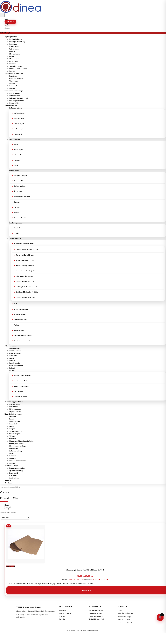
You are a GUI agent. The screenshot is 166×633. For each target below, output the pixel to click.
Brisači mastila (14, 363)
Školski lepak (18, 191)
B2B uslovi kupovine (96, 610)
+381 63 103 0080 (124, 619)
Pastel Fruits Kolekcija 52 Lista (27, 271)
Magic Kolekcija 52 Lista (25, 260)
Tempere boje (19, 118)
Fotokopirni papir (15, 39)
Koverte (12, 51)
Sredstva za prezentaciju (14, 91)
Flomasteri (18, 134)
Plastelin (17, 160)
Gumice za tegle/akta (17, 468)
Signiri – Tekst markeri (22, 375)
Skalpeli (12, 429)
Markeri (12, 370)
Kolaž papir (18, 149)
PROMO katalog (65, 613)
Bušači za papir (14, 421)
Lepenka (12, 71)
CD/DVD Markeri (20, 397)
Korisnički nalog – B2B (96, 619)
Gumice (17, 202)
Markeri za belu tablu (22, 381)
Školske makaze (20, 186)
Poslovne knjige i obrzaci (14, 402)
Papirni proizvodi (11, 37)
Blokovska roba (15, 409)
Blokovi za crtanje (20, 304)
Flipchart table (14, 93)
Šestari (16, 212)
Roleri (11, 358)
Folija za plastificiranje (17, 461)
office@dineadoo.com (125, 613)
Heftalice (12, 458)
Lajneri (12, 368)
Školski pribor (14, 170)
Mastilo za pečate (15, 431)
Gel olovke (13, 356)
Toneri (11, 419)
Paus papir (13, 44)
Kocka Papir (13, 448)
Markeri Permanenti (21, 386)
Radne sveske (19, 330)
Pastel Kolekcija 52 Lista (25, 255)
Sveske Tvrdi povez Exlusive (24, 341)
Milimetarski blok (20, 320)
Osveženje (8, 483)
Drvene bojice (19, 123)
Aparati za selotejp (16, 470)
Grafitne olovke (15, 351)
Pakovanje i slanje (11, 465)
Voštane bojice (19, 113)
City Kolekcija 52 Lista (24, 276)
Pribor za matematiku (22, 197)
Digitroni (12, 416)
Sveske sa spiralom (21, 309)
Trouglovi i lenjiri (20, 175)
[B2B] (25, 564)
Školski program (11, 105)
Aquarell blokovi (20, 314)
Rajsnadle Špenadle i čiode (19, 98)
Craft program (14, 139)
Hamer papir (14, 46)
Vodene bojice (19, 129)
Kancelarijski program (13, 414)
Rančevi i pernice (15, 223)
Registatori (13, 76)
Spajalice (12, 438)
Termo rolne (13, 61)
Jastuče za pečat (15, 434)
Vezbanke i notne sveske (23, 335)
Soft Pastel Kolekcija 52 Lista (27, 292)
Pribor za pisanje (11, 346)
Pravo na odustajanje (96, 616)
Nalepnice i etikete (15, 66)
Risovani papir (14, 54)
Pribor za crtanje (15, 108)
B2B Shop (62, 610)
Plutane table (14, 103)
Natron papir (14, 49)
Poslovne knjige (15, 404)
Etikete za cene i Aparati (18, 69)
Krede (16, 144)
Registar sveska (15, 411)
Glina (16, 165)
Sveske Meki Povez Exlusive (24, 243)
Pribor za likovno (20, 181)
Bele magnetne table (16, 101)
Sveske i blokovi (15, 238)
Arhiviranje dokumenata (14, 73)
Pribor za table (14, 96)
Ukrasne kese (14, 59)
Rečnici (16, 325)
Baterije (12, 463)
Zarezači (17, 207)
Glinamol (17, 155)
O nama (62, 616)
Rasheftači (13, 424)
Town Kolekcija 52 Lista (25, 266)
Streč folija (13, 475)
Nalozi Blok (13, 406)
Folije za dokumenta (16, 86)
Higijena (8, 480)
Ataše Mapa (13, 81)
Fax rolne (12, 64)
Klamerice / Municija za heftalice (21, 441)
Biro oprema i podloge (17, 446)
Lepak (11, 453)
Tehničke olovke (15, 353)
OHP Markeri (19, 391)
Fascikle (12, 83)
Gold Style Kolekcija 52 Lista (27, 287)
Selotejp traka (14, 478)
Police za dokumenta (16, 78)
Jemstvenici (13, 473)
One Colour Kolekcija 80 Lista (27, 250)
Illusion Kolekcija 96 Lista (25, 297)
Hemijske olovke (15, 348)
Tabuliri (12, 56)
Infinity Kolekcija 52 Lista (25, 281)
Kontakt (62, 619)
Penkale (12, 360)
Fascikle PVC (14, 88)
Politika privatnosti (95, 613)
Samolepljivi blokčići (16, 443)
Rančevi (17, 228)
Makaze (12, 436)
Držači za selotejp (15, 451)
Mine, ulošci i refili (16, 365)
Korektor (12, 456)
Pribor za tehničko (20, 218)
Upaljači (12, 426)
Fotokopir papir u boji (17, 42)
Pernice (16, 233)
